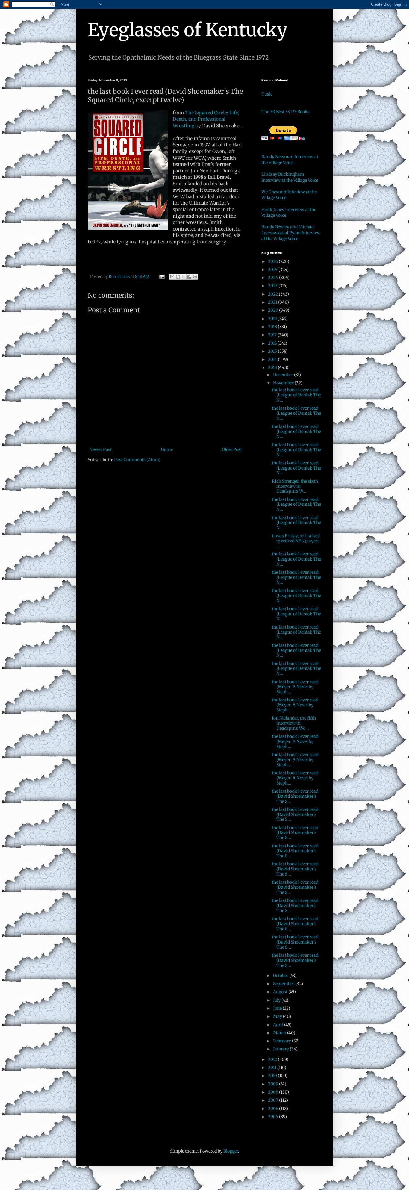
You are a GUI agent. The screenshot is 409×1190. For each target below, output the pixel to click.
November (284, 383)
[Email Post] (161, 276)
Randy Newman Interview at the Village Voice (289, 159)
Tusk (266, 94)
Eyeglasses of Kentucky (187, 30)
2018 (273, 326)
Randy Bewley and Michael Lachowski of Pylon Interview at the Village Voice (291, 232)
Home (167, 449)
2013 (273, 367)
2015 (273, 351)
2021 (273, 302)
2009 (273, 1084)
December (283, 374)
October (281, 975)
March (280, 1032)
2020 (273, 310)
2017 (273, 334)
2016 (273, 343)
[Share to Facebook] (189, 277)
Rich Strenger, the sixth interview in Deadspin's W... (295, 486)
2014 (273, 359)
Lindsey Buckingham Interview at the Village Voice (289, 177)
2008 (273, 1092)
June (278, 1008)
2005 (273, 1116)
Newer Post (100, 449)
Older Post (232, 449)
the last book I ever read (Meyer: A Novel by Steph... (295, 687)
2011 (272, 1067)
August (280, 991)
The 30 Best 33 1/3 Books (285, 111)
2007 (273, 1100)
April (278, 1024)
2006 (273, 1108)
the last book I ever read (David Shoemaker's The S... (295, 796)
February (282, 1041)
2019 (273, 318)
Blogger (230, 1151)
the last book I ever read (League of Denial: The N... (296, 395)
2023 (273, 285)
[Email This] (172, 277)
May (278, 1016)
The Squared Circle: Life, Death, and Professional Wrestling (206, 119)
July (277, 1000)
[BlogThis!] (178, 277)
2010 (273, 1075)
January (281, 1049)
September (284, 983)
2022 (273, 294)
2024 (273, 277)
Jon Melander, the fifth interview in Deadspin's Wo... (294, 723)
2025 (273, 269)
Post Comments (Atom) (137, 459)
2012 (273, 1059)
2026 (273, 261)
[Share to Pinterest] (195, 277)
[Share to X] (184, 277)
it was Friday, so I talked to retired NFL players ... (296, 541)
